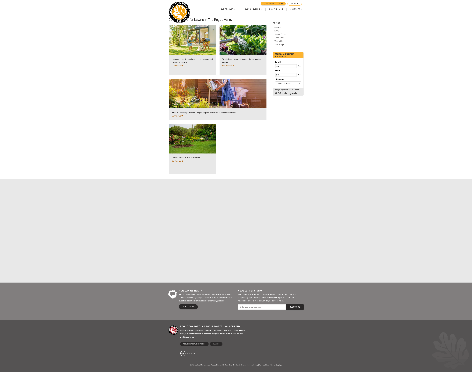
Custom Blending (253, 9)
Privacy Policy (253, 365)
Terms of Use (264, 365)
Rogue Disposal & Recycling (194, 344)
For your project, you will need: (287, 90)
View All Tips (279, 45)
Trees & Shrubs (280, 34)
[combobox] (288, 83)
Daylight (279, 365)
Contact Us (296, 9)
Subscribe (295, 307)
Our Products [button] (228, 9)
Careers (216, 344)
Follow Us (191, 353)
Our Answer (177, 66)
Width (277, 70)
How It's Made (276, 9)
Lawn (276, 31)
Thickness (279, 79)
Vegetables (278, 41)
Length (278, 62)
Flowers (277, 27)
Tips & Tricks (279, 38)
